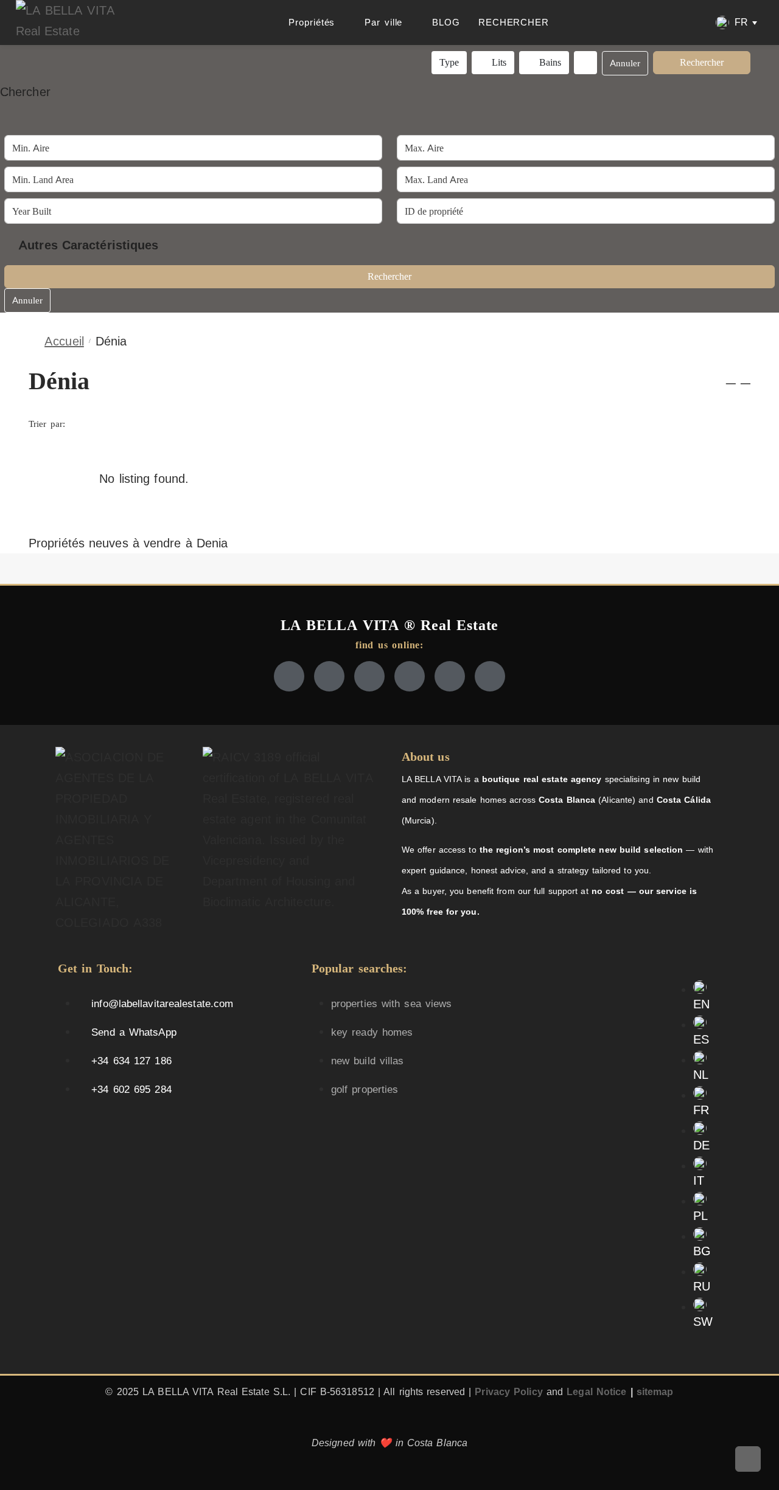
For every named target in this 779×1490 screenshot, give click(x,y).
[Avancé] (585, 62)
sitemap (655, 1392)
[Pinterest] (490, 676)
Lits (497, 62)
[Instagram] (369, 676)
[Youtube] (409, 676)
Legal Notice (596, 1392)
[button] (736, 22)
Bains (549, 62)
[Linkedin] (450, 676)
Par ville (383, 22)
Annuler (625, 63)
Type (449, 62)
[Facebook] (289, 676)
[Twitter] (329, 676)
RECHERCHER (513, 22)
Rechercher (702, 62)
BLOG (446, 22)
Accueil (64, 341)
